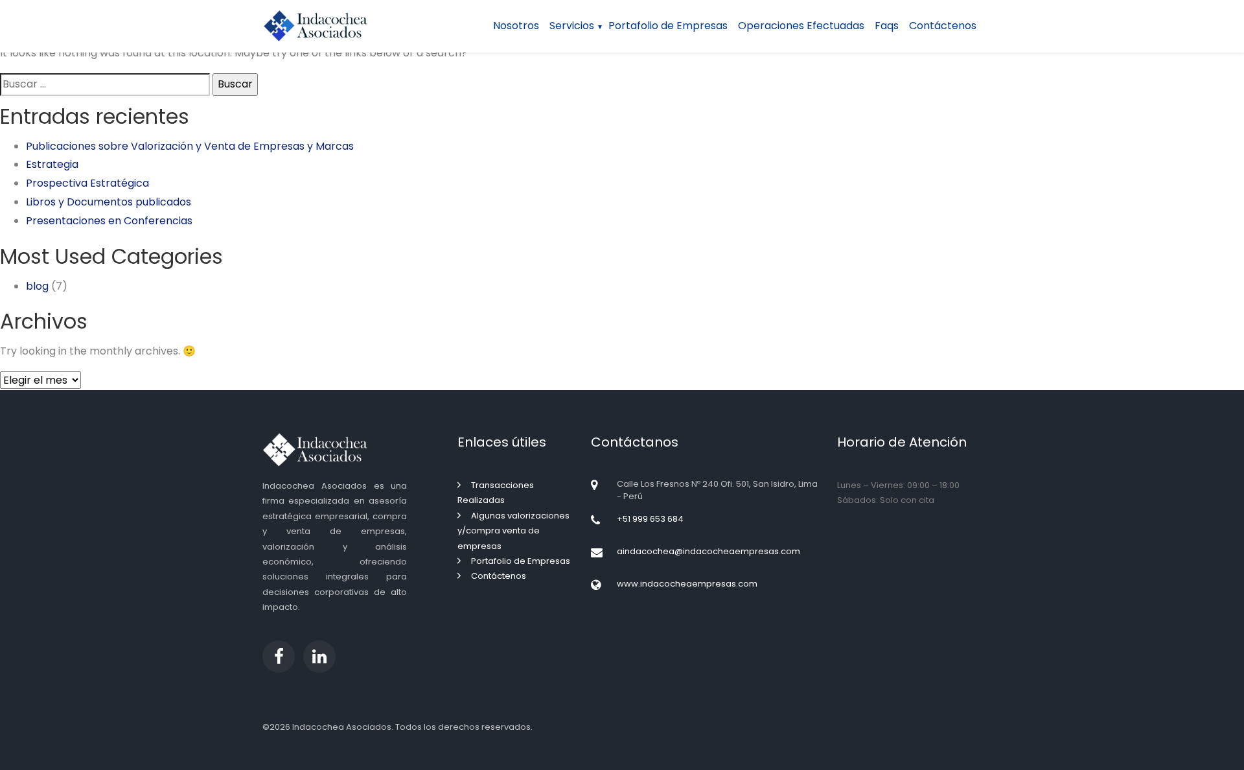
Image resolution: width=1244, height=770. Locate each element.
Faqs (887, 25)
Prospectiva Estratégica (87, 183)
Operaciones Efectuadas (801, 25)
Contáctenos (942, 25)
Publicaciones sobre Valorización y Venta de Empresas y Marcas (190, 146)
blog (37, 286)
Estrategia (52, 164)
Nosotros (516, 25)
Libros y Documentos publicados (108, 201)
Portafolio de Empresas (668, 25)
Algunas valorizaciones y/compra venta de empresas (513, 530)
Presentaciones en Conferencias (109, 220)
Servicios (571, 25)
